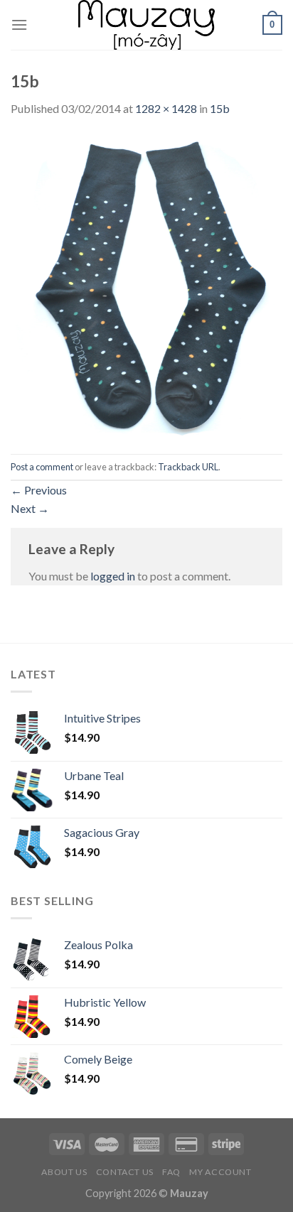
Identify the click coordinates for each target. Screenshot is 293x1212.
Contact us (125, 1172)
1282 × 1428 (166, 108)
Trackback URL (188, 466)
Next (30, 508)
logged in (112, 576)
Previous (39, 490)
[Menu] (19, 24)
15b (220, 108)
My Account (220, 1172)
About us (64, 1172)
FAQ (171, 1172)
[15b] (146, 284)
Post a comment (42, 466)
